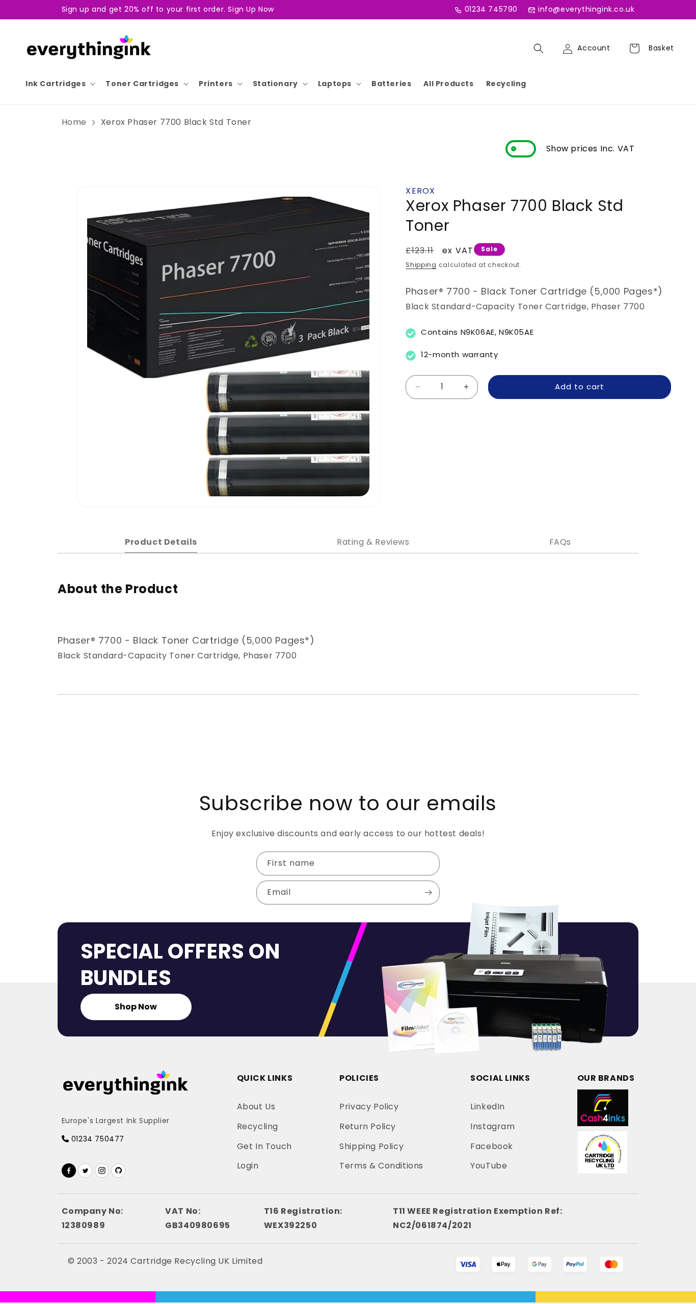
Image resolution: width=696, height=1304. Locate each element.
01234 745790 (491, 9)
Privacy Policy (368, 1106)
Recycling (506, 83)
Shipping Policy (371, 1146)
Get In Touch (264, 1146)
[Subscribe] (428, 892)
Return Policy (367, 1126)
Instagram (492, 1126)
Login (248, 1166)
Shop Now (136, 1007)
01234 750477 (96, 1139)
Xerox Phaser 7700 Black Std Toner (176, 122)
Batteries (391, 83)
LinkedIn (487, 1106)
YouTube (488, 1166)
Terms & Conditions (381, 1166)
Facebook (491, 1146)
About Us (256, 1106)
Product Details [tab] (161, 542)
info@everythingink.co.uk (586, 9)
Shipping (421, 264)
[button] (59, 83)
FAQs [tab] (560, 542)
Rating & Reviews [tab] (373, 542)
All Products (448, 83)
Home (74, 122)
